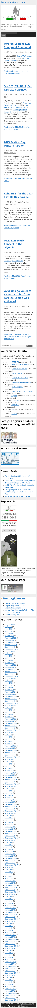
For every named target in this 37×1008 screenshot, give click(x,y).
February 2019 (10, 827)
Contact (25, 1006)
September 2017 (11, 865)
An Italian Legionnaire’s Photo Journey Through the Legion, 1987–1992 (20, 481)
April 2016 (9, 903)
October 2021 (10, 755)
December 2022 (11, 723)
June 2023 (9, 710)
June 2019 (9, 818)
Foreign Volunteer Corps (21, 382)
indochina (7, 308)
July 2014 (8, 950)
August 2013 (10, 975)
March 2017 (9, 878)
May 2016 (8, 901)
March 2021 (9, 770)
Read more (16, 72)
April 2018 (9, 849)
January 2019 (10, 829)
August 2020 (10, 786)
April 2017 (9, 876)
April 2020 (9, 795)
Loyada (14, 396)
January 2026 (10, 640)
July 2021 (8, 761)
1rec (29, 94)
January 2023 (10, 721)
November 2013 (11, 968)
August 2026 (10, 624)
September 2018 (11, 838)
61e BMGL (15, 405)
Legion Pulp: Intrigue (13, 608)
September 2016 (11, 892)
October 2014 (10, 944)
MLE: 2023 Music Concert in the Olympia (14, 244)
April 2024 (9, 687)
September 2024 (11, 676)
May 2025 (8, 658)
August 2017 (10, 867)
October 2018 (10, 836)
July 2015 (8, 923)
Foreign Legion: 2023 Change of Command (17, 45)
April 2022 (9, 741)
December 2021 (11, 750)
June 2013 (9, 980)
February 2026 (10, 638)
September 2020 (11, 784)
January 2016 (10, 910)
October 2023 (10, 701)
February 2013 (10, 989)
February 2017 (10, 881)
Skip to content (7, 2)
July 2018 (8, 842)
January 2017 (10, 883)
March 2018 (9, 851)
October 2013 (10, 971)
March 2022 (9, 744)
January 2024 (10, 694)
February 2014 (10, 962)
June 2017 (9, 872)
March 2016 (9, 905)
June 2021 (9, 764)
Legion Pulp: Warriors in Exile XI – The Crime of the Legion (19, 611)
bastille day (8, 153)
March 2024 (9, 690)
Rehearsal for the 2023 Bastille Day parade (18, 195)
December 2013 (11, 966)
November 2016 (11, 887)
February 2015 (10, 935)
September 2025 (11, 649)
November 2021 (11, 753)
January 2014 (10, 964)
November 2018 (11, 833)
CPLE (13, 409)
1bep (23, 306)
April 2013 (9, 984)
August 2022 (10, 732)
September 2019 (11, 811)
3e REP (14, 414)
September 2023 (11, 703)
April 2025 (9, 660)
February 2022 (10, 746)
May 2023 (8, 712)
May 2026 (8, 631)
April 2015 (9, 930)
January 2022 (10, 748)
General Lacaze (18, 373)
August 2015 (10, 921)
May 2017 (8, 874)
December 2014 (11, 939)
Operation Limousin (19, 369)
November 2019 (11, 806)
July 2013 (8, 977)
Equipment (15, 400)
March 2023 (9, 717)
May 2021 (8, 766)
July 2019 (8, 815)
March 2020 (9, 797)
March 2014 (9, 959)
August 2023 (10, 705)
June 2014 (9, 953)
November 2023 (11, 699)
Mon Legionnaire (14, 598)
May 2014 (8, 955)
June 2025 (9, 656)
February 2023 (10, 719)
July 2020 (8, 788)
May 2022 (8, 739)
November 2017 (11, 860)
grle (14, 153)
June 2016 (9, 899)
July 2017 (8, 869)
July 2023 (8, 708)
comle (24, 52)
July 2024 (8, 681)
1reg (6, 97)
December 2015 (11, 912)
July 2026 (8, 627)
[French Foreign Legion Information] (16, 19)
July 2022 (8, 735)
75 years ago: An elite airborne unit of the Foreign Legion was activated (17, 296)
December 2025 (11, 642)
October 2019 (10, 809)
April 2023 (9, 714)
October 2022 (10, 728)
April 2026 (9, 633)
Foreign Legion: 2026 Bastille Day (18, 489)
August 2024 (10, 678)
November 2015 (11, 914)
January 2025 (10, 667)
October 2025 (10, 647)
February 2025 (10, 665)
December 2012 (11, 993)
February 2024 (10, 692)
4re (31, 150)
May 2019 (8, 820)
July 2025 (8, 654)
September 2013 (11, 973)
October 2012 (10, 998)
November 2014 (11, 941)
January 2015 (10, 937)
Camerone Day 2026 (12, 614)
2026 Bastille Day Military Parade (17, 496)
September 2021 (11, 757)
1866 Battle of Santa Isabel (22, 391)
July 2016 (8, 896)
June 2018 (9, 845)
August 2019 (10, 813)
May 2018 (8, 847)
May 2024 (8, 685)
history (28, 306)
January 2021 (10, 775)
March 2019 (9, 824)
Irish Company (17, 387)
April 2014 (9, 957)
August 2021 (10, 759)
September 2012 (11, 1000)
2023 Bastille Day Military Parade (14, 143)
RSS (19, 1006)
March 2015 (9, 932)
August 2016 (10, 894)
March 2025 (9, 663)
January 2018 (10, 856)
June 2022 (9, 737)
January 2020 (10, 802)
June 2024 (9, 683)
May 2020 (8, 793)
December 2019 (11, 804)
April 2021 (9, 768)
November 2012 (11, 995)
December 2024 (11, 669)
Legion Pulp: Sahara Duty (14, 605)
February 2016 (10, 908)
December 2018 (11, 831)
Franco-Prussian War (20, 378)
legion (30, 52)
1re (23, 150)
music (23, 252)
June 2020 (9, 791)
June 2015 (9, 926)
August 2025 (10, 651)
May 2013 (8, 982)
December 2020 (11, 777)
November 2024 (11, 672)
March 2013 (9, 986)
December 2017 (11, 858)
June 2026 (9, 629)
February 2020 (10, 800)
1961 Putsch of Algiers (20, 364)
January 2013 (10, 991)
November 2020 (11, 779)
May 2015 (8, 928)
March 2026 (9, 636)
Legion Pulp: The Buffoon (15, 603)
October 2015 (10, 917)
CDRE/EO (15, 362)
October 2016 (10, 890)
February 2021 (10, 773)
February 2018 (10, 854)
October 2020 (10, 782)
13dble (24, 94)
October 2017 (10, 863)
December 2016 (11, 885)
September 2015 (11, 919)
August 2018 (10, 840)
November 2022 (11, 726)
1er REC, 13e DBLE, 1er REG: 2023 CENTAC (18, 87)
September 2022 (11, 730)
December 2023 (11, 696)
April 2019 (9, 822)
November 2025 (11, 645)
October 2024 (10, 674)
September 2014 (11, 946)
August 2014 (10, 948)
